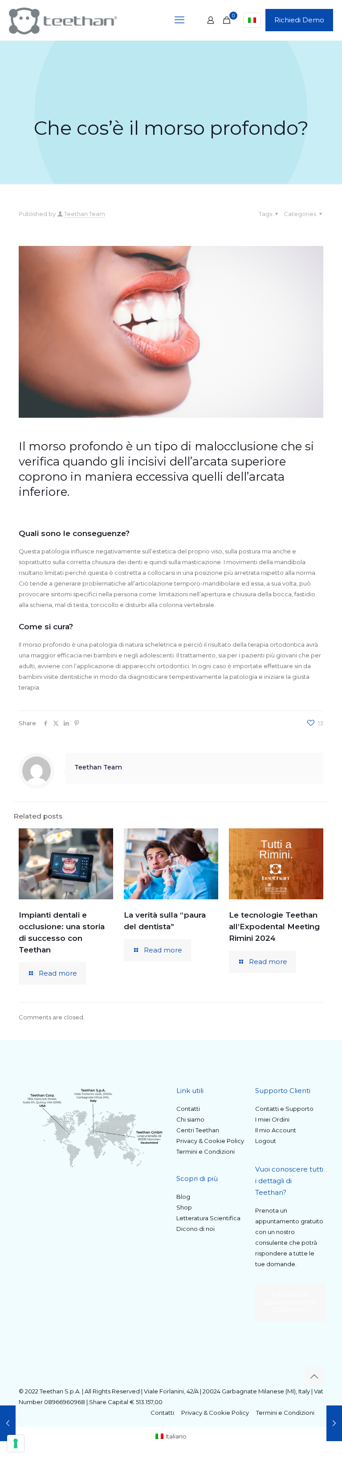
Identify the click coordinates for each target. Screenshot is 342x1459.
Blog (183, 1196)
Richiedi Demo (299, 20)
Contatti (188, 1108)
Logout (265, 1140)
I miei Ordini (272, 1119)
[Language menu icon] (252, 20)
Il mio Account (275, 1130)
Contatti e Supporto (284, 1108)
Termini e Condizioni (205, 1151)
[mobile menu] (179, 20)
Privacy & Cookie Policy (210, 1140)
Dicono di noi (195, 1228)
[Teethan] (63, 20)
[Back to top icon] (314, 1376)
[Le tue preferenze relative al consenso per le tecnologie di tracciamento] (15, 1443)
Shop (184, 1207)
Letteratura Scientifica (208, 1218)
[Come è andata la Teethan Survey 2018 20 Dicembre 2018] (8, 1423)
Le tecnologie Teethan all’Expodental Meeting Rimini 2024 (274, 926)
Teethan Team (84, 213)
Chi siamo (190, 1119)
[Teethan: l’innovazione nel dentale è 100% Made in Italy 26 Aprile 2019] (334, 1423)
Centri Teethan (197, 1130)
